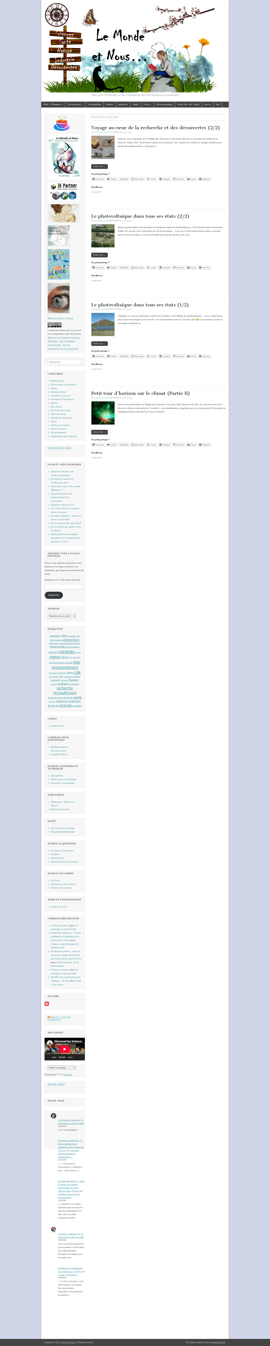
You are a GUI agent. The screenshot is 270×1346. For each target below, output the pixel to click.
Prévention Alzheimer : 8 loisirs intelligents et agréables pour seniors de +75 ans (66, 936)
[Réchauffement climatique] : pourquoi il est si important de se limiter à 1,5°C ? (65, 538)
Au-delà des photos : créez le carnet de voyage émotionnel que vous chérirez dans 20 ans (66, 955)
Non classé (56, 406)
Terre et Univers (59, 428)
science (52, 701)
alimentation (56, 640)
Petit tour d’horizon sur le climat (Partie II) (140, 393)
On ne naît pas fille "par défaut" (66, 523)
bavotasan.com (218, 1342)
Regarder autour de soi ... (63, 505)
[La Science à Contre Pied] (64, 221)
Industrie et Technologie (62, 783)
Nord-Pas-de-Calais (188, 104)
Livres (207, 104)
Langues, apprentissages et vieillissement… (69, 1153)
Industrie (123, 104)
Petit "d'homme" (59, 414)
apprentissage (66, 643)
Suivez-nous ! (57, 1084)
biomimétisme (73, 647)
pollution (63, 683)
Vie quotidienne (58, 432)
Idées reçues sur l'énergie (63, 779)
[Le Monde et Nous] (135, 46)
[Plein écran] (80, 1057)
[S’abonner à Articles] (47, 1005)
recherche (65, 688)
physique (53, 684)
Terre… (148, 104)
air (78, 636)
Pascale (74, 330)
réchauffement (64, 693)
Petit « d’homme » (53, 104)
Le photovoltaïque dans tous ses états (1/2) (140, 305)
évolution (77, 706)
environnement (65, 667)
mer (61, 676)
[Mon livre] (64, 179)
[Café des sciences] (62, 130)
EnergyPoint (57, 775)
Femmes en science (61, 395)
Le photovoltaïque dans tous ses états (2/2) (140, 216)
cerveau (66, 651)
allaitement (71, 639)
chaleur (78, 652)
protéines (74, 684)
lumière (55, 677)
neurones (55, 680)
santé (77, 697)
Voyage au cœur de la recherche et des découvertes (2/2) (155, 127)
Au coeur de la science (62, 850)
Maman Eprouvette (60, 809)
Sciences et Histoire (60, 425)
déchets (76, 657)
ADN (64, 635)
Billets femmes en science (60, 318)
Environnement (164, 104)
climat (64, 657)
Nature (109, 104)
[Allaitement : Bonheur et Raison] (59, 245)
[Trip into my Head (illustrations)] (59, 312)
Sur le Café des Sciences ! (59, 1018)
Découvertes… (75, 104)
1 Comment (127, 220)
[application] (65, 1049)
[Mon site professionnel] (64, 200)
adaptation (55, 636)
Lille (77, 672)
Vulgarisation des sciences (64, 436)
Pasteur (73, 680)
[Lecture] (48, 1057)
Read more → (99, 166)
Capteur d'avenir (59, 906)
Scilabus (55, 854)
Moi (218, 104)
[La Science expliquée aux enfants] (59, 279)
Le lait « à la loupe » (68, 1275)
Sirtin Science (57, 858)
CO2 (71, 657)
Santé (136, 104)
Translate (67, 1074)
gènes (70, 672)
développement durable (61, 662)
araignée (77, 643)
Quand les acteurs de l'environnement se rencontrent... (61, 497)
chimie (54, 657)
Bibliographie (57, 381)
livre (50, 677)
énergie (66, 705)
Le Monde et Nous (101, 132)
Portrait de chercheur (61, 418)
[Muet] (75, 1057)
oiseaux (64, 680)
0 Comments (127, 132)
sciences (62, 701)
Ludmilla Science (59, 754)
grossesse (61, 673)
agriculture (72, 636)
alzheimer (54, 643)
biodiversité (57, 646)
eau (76, 662)
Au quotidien (94, 104)
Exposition (53, 673)
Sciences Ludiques (60, 969)
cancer (53, 652)
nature (77, 676)
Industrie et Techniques (62, 399)
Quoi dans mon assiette (62, 828)
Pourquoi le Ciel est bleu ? (64, 884)
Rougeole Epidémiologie (63, 831)
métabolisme (68, 677)
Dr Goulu (55, 880)
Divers (54, 388)
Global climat (57, 726)
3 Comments (127, 397)
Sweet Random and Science (65, 861)
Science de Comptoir (61, 888)
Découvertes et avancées (63, 384)
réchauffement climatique (60, 697)
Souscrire (53, 595)
